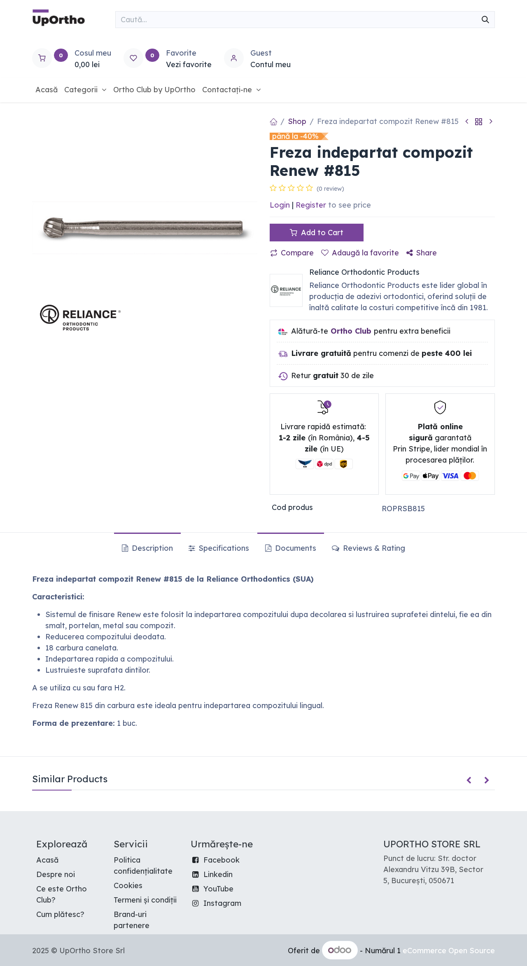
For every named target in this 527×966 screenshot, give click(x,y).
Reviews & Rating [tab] (373, 548)
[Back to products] (479, 121)
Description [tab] (151, 548)
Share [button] (426, 252)
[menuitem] (46, 89)
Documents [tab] (294, 548)
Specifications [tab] (222, 548)
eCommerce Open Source (449, 950)
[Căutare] (485, 20)
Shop (297, 121)
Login (280, 205)
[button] (469, 780)
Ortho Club (351, 331)
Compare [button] (297, 252)
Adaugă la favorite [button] (365, 252)
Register (311, 205)
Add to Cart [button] (321, 232)
